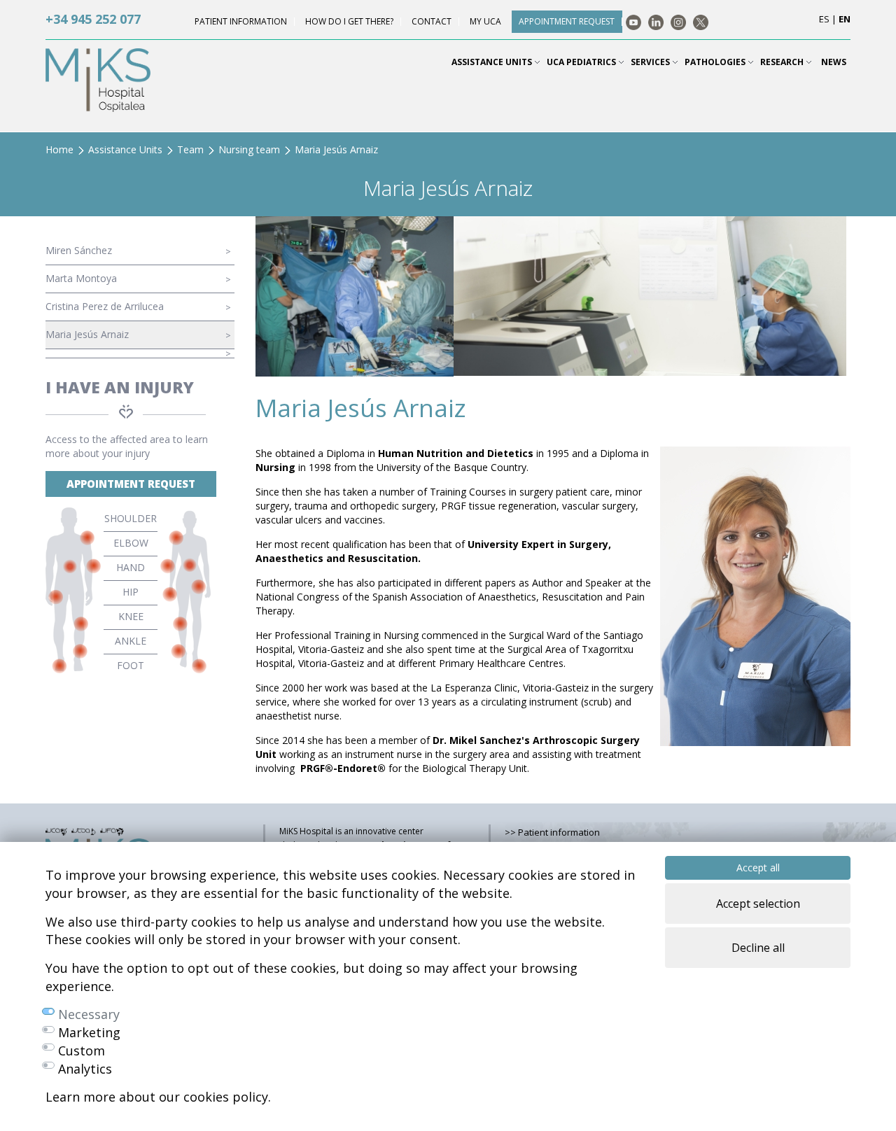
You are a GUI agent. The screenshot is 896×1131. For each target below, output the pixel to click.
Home (60, 149)
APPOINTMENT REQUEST (130, 484)
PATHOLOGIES (716, 62)
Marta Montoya (81, 278)
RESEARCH (783, 62)
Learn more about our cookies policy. (158, 1096)
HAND (130, 567)
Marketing (89, 1032)
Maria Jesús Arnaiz (87, 334)
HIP (130, 591)
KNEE (131, 616)
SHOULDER (130, 518)
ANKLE (130, 640)
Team (190, 149)
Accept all (758, 867)
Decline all (758, 947)
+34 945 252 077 (93, 18)
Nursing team (249, 149)
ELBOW (130, 542)
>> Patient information (552, 832)
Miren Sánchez (79, 250)
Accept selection (758, 903)
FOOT (130, 665)
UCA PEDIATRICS (582, 62)
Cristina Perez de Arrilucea (105, 306)
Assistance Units (125, 149)
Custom (81, 1050)
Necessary (89, 1014)
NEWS (833, 62)
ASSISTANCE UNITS (492, 62)
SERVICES (651, 62)
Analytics (85, 1068)
